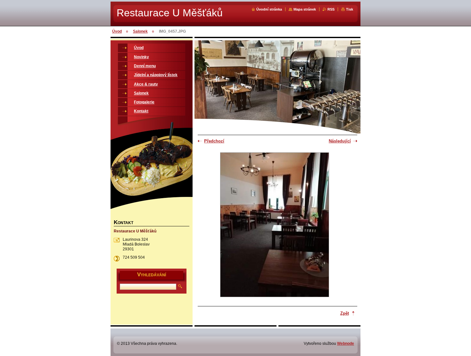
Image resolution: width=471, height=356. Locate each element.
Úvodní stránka (269, 9)
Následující (340, 141)
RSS (331, 9)
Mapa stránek (304, 9)
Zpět (344, 313)
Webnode (345, 343)
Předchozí (214, 141)
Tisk (349, 9)
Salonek (140, 31)
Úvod (117, 31)
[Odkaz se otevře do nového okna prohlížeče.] (274, 225)
